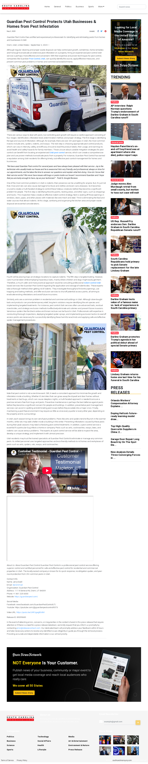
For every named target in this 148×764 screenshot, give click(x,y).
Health (41, 745)
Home (47, 6)
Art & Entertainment (78, 741)
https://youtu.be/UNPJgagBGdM (30, 612)
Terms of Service (7, 760)
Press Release (75, 749)
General (57, 6)
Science (10, 745)
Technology (43, 736)
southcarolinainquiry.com (122, 760)
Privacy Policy (22, 760)
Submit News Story (126, 58)
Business (80, 6)
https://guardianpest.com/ (26, 596)
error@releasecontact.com (28, 628)
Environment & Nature (78, 745)
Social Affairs (44, 741)
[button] (98, 31)
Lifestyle (42, 749)
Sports (91, 6)
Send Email (18, 585)
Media (71, 736)
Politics (68, 6)
